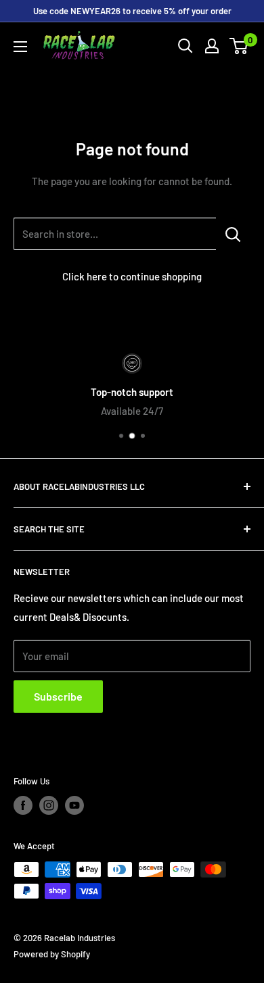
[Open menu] (20, 46)
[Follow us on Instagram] (48, 805)
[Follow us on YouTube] (74, 805)
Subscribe (58, 696)
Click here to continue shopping (132, 276)
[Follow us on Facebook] (23, 805)
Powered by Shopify (52, 954)
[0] (239, 46)
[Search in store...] (233, 234)
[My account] (212, 46)
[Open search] (185, 46)
